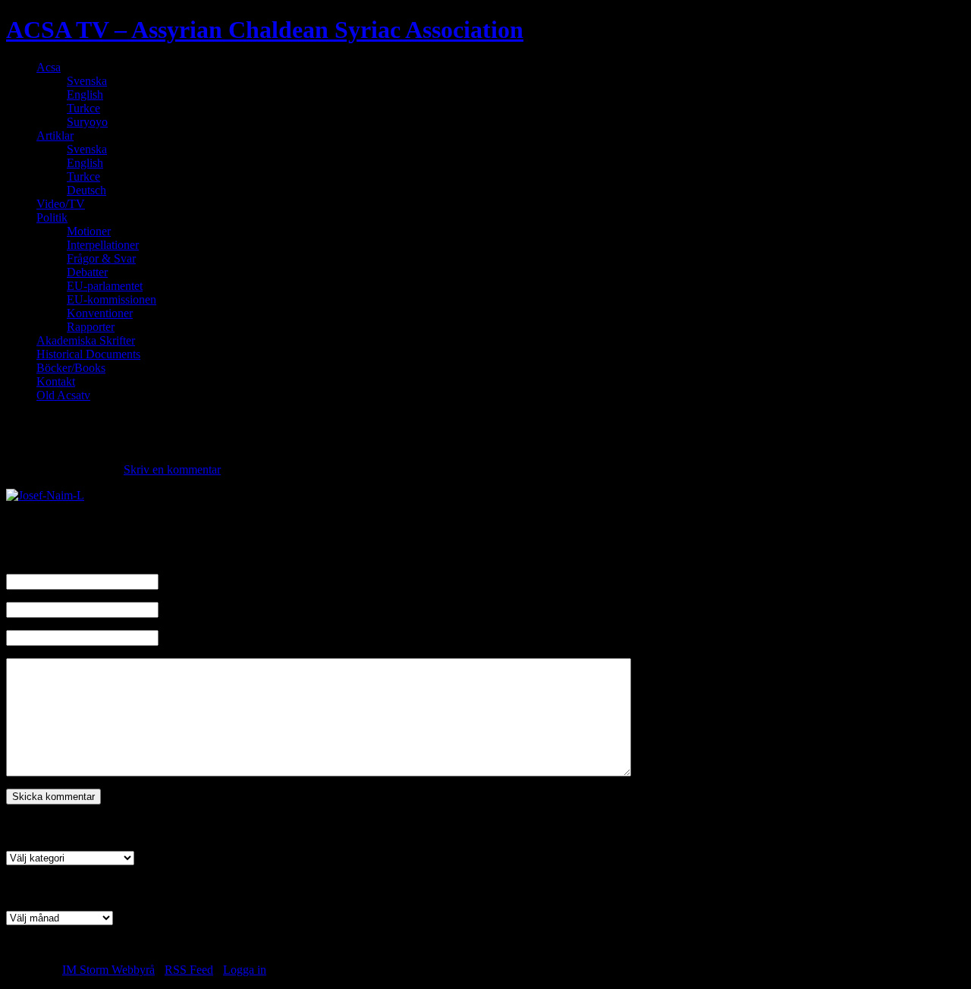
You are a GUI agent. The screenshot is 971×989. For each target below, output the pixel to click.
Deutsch (86, 190)
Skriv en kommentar (172, 469)
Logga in (244, 969)
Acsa (48, 67)
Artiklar (55, 135)
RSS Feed (189, 969)
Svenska (87, 80)
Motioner (89, 231)
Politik (52, 217)
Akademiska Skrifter (85, 340)
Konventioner (100, 313)
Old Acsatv (63, 395)
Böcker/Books (70, 367)
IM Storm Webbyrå (108, 969)
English (85, 94)
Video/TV (60, 203)
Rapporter (91, 326)
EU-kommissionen (111, 299)
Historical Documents (88, 354)
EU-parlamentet (105, 285)
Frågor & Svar (101, 258)
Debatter (87, 272)
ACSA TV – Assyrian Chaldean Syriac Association (264, 29)
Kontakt (55, 381)
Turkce (83, 108)
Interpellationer (103, 244)
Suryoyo (87, 121)
